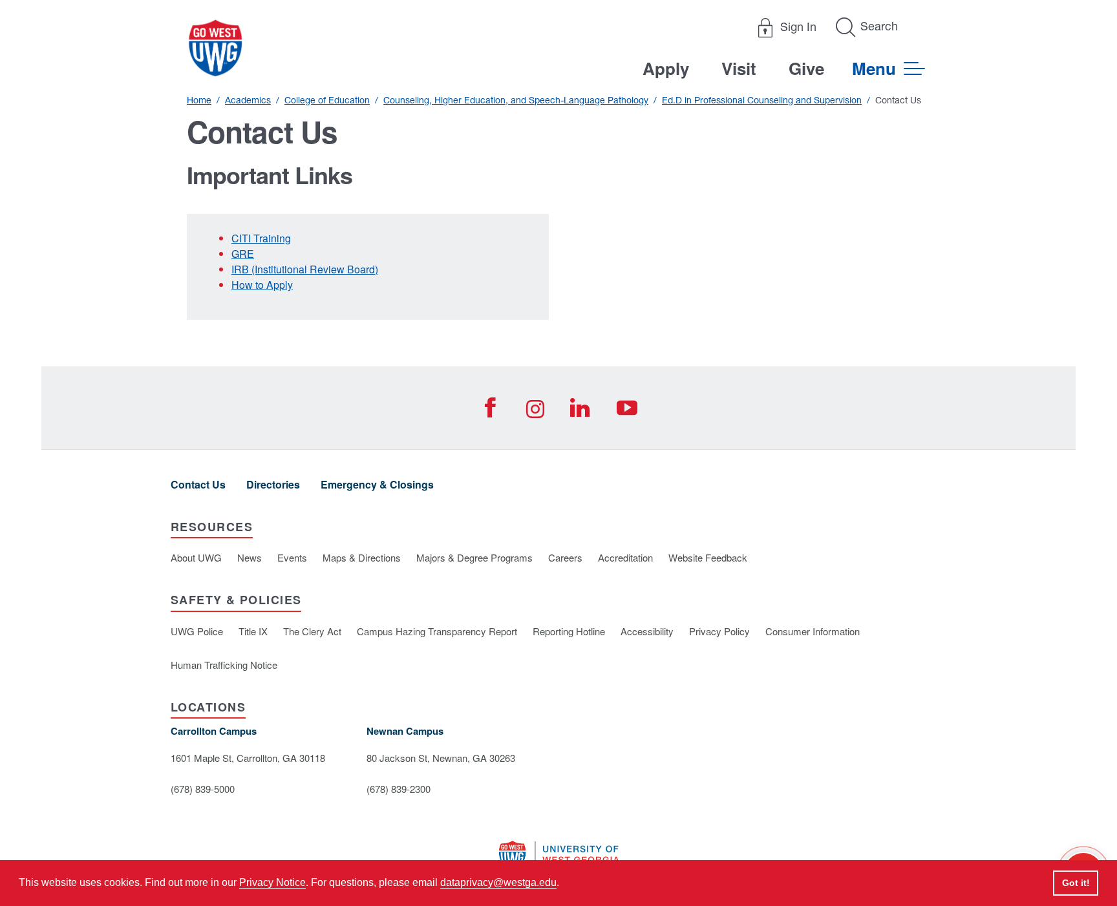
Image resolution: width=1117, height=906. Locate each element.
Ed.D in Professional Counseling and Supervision (762, 100)
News (249, 557)
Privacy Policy (719, 631)
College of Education (327, 100)
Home (199, 100)
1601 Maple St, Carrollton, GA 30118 (248, 757)
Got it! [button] (1076, 883)
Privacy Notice (272, 882)
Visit (738, 68)
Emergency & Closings (377, 484)
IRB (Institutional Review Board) (304, 269)
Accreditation (625, 557)
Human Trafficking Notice (224, 664)
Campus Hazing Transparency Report (437, 631)
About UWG (196, 557)
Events (292, 557)
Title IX (253, 631)
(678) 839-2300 (399, 788)
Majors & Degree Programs (474, 557)
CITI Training (261, 238)
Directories (273, 484)
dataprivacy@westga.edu (498, 882)
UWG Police (197, 631)
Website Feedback (707, 557)
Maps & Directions (362, 557)
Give (806, 68)
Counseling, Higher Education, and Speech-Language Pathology (515, 100)
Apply (666, 68)
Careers (565, 557)
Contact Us (198, 484)
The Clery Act (312, 631)
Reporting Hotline (569, 631)
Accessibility (647, 631)
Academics (248, 100)
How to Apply (262, 284)
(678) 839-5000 (203, 788)
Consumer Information (812, 631)
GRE (242, 253)
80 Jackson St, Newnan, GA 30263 (441, 757)
